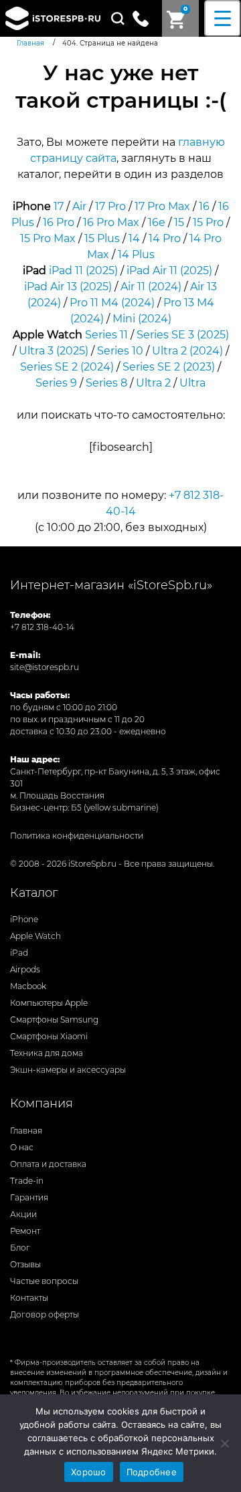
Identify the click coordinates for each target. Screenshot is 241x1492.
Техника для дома (46, 1053)
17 (59, 206)
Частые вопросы (44, 1281)
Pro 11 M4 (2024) (112, 302)
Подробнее (152, 1472)
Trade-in (27, 1181)
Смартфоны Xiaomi (49, 1036)
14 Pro (165, 238)
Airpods (25, 969)
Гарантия (29, 1197)
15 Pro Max (48, 238)
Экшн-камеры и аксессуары (68, 1070)
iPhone (24, 919)
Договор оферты (44, 1314)
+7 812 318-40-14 (42, 627)
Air (79, 206)
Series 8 (106, 383)
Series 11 (106, 334)
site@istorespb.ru (44, 667)
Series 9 (56, 383)
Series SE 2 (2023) (169, 366)
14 (134, 238)
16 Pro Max (111, 222)
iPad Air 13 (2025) (68, 286)
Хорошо (88, 1472)
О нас (21, 1147)
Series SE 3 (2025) (183, 334)
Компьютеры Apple (49, 1003)
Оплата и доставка (48, 1164)
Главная (26, 1131)
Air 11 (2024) (150, 286)
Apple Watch (35, 936)
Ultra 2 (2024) (187, 350)
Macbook (28, 986)
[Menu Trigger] (222, 18)
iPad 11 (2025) (83, 270)
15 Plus (102, 238)
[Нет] (224, 1443)
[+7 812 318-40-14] (146, 17)
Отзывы (25, 1264)
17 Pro (110, 206)
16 (204, 206)
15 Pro (208, 222)
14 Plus (136, 254)
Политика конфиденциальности (76, 836)
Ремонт (25, 1231)
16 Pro (58, 222)
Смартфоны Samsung (54, 1020)
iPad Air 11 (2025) (169, 270)
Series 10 (120, 350)
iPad (19, 953)
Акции (23, 1214)
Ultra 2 (153, 383)
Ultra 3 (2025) (53, 350)
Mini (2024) (141, 318)
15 (179, 222)
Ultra (192, 383)
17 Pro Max (162, 206)
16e (156, 222)
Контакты (29, 1298)
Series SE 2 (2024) (67, 366)
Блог (20, 1248)
